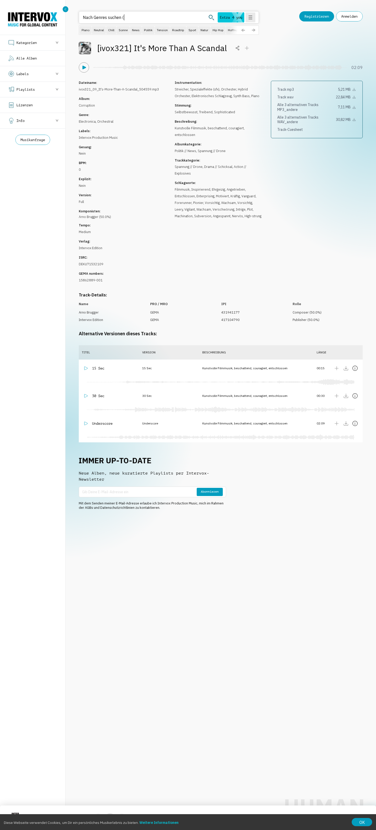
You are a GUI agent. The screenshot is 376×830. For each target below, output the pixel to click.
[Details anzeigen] (355, 368)
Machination (184, 216)
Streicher (182, 89)
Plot (250, 209)
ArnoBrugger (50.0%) (95, 217)
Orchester (228, 89)
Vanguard (248, 196)
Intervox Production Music (98, 137)
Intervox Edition (90, 248)
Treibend (206, 112)
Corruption (87, 105)
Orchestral (105, 121)
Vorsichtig (212, 203)
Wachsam (228, 203)
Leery (179, 209)
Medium (85, 232)
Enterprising (205, 196)
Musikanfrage (32, 140)
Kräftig (235, 196)
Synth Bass (241, 96)
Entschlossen (185, 196)
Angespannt (221, 216)
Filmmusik (182, 189)
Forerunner (183, 203)
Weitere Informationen (159, 822)
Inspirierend (200, 189)
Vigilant (189, 209)
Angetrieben (236, 189)
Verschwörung (223, 209)
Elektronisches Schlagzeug (212, 96)
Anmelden (349, 16)
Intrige (241, 209)
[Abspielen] (84, 67)
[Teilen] (237, 48)
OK (362, 822)
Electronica (87, 121)
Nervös (237, 216)
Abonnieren (210, 491)
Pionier (198, 203)
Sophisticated (224, 112)
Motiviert (222, 196)
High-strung (253, 216)
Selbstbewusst (186, 112)
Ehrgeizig (218, 189)
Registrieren (316, 16)
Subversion (202, 216)
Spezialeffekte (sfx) (204, 89)
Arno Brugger (89, 312)
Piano (255, 96)
